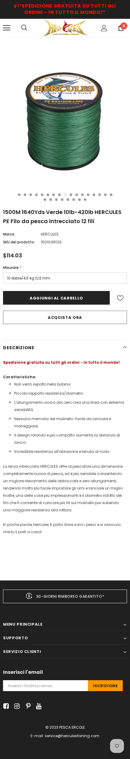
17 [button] (111, 194)
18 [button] (45, 199)
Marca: (9, 234)
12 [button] (82, 194)
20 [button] (56, 199)
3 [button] (30, 194)
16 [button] (105, 194)
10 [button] (71, 194)
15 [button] (99, 194)
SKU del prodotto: (19, 242)
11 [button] (76, 194)
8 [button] (59, 194)
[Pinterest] (27, 706)
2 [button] (25, 194)
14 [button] (94, 194)
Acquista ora (65, 317)
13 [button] (88, 194)
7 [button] (53, 194)
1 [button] (19, 194)
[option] (65, 117)
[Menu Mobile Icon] (6, 28)
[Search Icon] (24, 28)
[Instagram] (16, 706)
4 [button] (36, 194)
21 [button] (62, 199)
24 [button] (79, 199)
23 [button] (73, 199)
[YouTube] (37, 706)
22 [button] (68, 199)
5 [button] (42, 194)
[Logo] (65, 27)
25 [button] (85, 199)
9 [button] (65, 194)
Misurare (12, 267)
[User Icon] (104, 28)
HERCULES (50, 234)
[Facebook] (5, 706)
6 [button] (48, 194)
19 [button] (50, 199)
